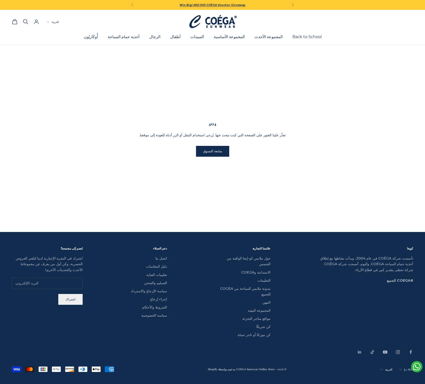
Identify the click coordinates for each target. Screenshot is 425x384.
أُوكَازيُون (91, 37)
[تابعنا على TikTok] (372, 352)
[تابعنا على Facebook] (410, 352)
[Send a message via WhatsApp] (417, 366)
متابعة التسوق (212, 151)
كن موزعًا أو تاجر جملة (254, 335)
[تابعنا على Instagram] (397, 352)
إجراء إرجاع (158, 299)
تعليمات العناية (156, 275)
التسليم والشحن (155, 283)
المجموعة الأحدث (269, 37)
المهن (266, 302)
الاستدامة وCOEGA (256, 272)
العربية (55, 22)
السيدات (197, 37)
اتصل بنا (161, 258)
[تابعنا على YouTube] (385, 352)
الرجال (154, 37)
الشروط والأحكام (154, 307)
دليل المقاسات (156, 266)
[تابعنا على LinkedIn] (359, 352)
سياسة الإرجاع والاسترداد (149, 291)
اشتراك (70, 299)
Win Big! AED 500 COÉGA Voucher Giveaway (212, 5)
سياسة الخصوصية (154, 315)
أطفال (175, 37)
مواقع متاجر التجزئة (256, 318)
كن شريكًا (263, 326)
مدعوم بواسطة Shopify (222, 369)
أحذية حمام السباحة (123, 37)
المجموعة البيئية (259, 310)
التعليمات (264, 280)
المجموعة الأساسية (229, 37)
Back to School (307, 37)
